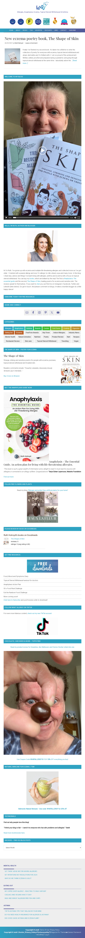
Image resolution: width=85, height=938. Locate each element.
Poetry (46, 337)
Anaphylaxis (19, 328)
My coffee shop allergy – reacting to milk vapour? (25, 891)
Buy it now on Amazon (12, 376)
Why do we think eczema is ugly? (18, 878)
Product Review (57, 337)
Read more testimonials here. (14, 833)
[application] (42, 150)
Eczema (19, 333)
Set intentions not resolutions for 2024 (21, 875)
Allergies (8, 328)
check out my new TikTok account (39, 613)
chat (38, 284)
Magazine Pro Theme (58, 932)
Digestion (76, 328)
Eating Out (9, 333)
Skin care (28, 341)
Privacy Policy (55, 930)
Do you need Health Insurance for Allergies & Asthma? (27, 914)
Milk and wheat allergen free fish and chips (22, 898)
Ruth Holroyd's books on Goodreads (21, 535)
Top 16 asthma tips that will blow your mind (23, 911)
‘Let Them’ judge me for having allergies (21, 871)
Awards (38, 328)
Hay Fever (46, 333)
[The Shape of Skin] (7, 541)
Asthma (29, 328)
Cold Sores (56, 328)
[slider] (41, 217)
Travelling (65, 341)
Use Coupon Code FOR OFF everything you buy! (42, 759)
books (32, 279)
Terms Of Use (44, 930)
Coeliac (46, 328)
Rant (68, 337)
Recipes (76, 337)
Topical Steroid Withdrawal (46, 341)
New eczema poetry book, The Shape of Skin (42, 38)
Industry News (74, 333)
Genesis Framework (74, 932)
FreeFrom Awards (32, 333)
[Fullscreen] (79, 218)
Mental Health (10, 337)
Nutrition (37, 337)
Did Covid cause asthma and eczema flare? (22, 918)
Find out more (9, 477)
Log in (47, 935)
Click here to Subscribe (12, 600)
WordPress (40, 935)
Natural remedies (24, 337)
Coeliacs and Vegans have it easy (18, 895)
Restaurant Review (13, 341)
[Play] (6, 218)
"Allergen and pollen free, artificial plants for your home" (48, 490)
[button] (42, 150)
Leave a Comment (31, 43)
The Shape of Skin (33, 281)
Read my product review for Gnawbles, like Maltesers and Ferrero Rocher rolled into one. (42, 647)
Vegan (76, 341)
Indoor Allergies (59, 333)
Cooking (66, 328)
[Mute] (75, 218)
